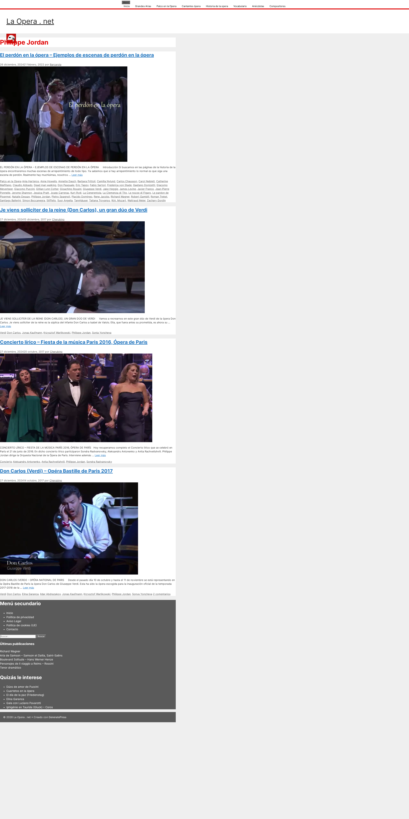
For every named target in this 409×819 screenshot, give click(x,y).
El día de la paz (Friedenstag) (25, 695)
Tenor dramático (10, 667)
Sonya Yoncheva (142, 594)
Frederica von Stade (119, 185)
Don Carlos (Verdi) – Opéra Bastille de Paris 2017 (56, 471)
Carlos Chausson (127, 181)
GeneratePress (57, 717)
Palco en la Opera (166, 6)
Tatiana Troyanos (99, 200)
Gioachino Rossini (70, 188)
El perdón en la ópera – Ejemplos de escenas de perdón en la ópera (77, 55)
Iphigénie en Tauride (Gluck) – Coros (29, 707)
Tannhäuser (81, 200)
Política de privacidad (20, 617)
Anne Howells (48, 181)
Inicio (127, 6)
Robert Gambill (140, 196)
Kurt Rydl (75, 192)
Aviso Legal (13, 621)
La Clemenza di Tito (115, 192)
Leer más (77, 174)
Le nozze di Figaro (139, 192)
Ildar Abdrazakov (50, 594)
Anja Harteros (30, 181)
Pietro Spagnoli (61, 196)
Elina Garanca (30, 594)
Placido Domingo (82, 196)
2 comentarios (161, 594)
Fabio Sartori (98, 185)
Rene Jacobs (101, 196)
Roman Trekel (159, 196)
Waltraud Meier (136, 200)
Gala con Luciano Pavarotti (23, 703)
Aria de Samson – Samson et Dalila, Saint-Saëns (31, 655)
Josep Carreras (59, 192)
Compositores (278, 6)
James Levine (128, 188)
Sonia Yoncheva (101, 332)
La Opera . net (30, 21)
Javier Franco (145, 188)
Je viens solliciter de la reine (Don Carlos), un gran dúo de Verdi (73, 210)
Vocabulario (240, 6)
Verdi (3, 332)
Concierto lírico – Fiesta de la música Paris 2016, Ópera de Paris (73, 342)
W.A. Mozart (118, 200)
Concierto (6, 461)
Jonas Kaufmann (32, 332)
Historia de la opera (217, 6)
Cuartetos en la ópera (20, 691)
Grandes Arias (143, 6)
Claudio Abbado (22, 185)
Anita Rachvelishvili (53, 461)
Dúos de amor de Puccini (22, 686)
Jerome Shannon (22, 192)
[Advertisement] (96, 770)
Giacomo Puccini (24, 188)
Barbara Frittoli (86, 181)
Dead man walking (45, 185)
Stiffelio (51, 200)
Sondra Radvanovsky (99, 461)
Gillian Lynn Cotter (47, 188)
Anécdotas (258, 6)
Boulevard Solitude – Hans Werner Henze (26, 659)
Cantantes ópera (191, 6)
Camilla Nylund (106, 181)
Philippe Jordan (40, 196)
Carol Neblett (147, 181)
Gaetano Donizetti (144, 185)
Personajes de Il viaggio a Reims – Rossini (27, 663)
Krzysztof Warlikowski (56, 332)
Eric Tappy (82, 185)
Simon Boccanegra (33, 200)
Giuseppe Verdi (92, 188)
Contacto (12, 629)
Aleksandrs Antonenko (26, 461)
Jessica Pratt (41, 192)
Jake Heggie (110, 188)
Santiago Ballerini (10, 200)
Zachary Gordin (156, 200)
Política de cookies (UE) (21, 625)
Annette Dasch (67, 181)
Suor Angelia (65, 200)
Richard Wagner (120, 196)
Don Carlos (14, 332)
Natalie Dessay (21, 196)
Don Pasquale (66, 185)
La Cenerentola (92, 192)
